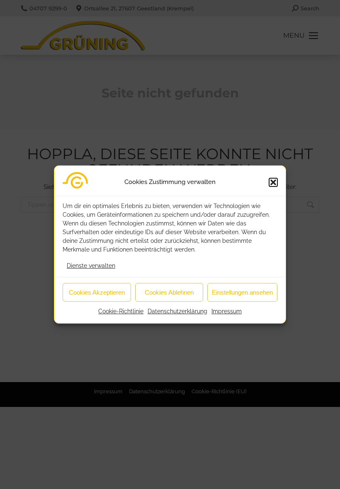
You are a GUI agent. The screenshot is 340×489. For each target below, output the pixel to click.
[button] (273, 182)
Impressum (226, 311)
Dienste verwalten (91, 265)
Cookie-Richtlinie (120, 311)
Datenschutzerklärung (177, 311)
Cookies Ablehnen (169, 292)
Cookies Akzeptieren (97, 292)
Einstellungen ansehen (242, 292)
